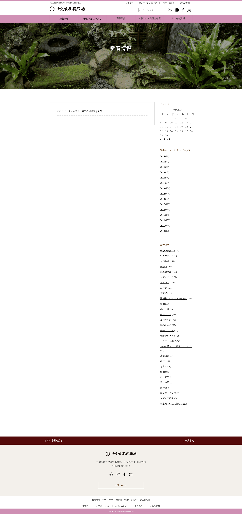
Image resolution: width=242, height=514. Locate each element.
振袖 (162, 304)
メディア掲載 (167, 398)
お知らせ (164, 261)
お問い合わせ (168, 3)
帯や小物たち (167, 250)
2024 (162, 167)
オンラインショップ (148, 3)
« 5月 (162, 139)
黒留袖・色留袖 (168, 393)
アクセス (130, 3)
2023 (162, 172)
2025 (162, 161)
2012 (162, 231)
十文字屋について (92, 19)
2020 (162, 188)
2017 (162, 204)
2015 (162, 215)
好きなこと (165, 256)
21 (191, 127)
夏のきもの (165, 320)
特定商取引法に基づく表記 (173, 403)
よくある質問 (154, 506)
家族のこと (165, 314)
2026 (162, 156)
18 (176, 127)
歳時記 (163, 288)
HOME (85, 506)
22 (161, 131)
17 (171, 127)
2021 (162, 183)
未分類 (163, 387)
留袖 (162, 372)
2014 (162, 220)
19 (181, 127)
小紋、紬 (164, 309)
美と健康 (164, 382)
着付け (163, 361)
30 (166, 135)
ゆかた (163, 266)
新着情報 (64, 19)
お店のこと (165, 277)
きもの (163, 366)
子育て (163, 293)
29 (161, 135)
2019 (162, 193)
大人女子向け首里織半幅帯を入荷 (85, 111)
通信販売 (164, 356)
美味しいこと (167, 330)
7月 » (169, 139)
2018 (162, 199)
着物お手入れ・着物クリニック (176, 346)
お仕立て (164, 377)
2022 (162, 177)
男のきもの (165, 325)
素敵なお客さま (168, 336)
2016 (162, 209)
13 (186, 122)
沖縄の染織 (165, 272)
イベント (164, 282)
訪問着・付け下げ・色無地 (173, 298)
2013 (162, 225)
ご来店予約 (185, 3)
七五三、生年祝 (168, 341)
